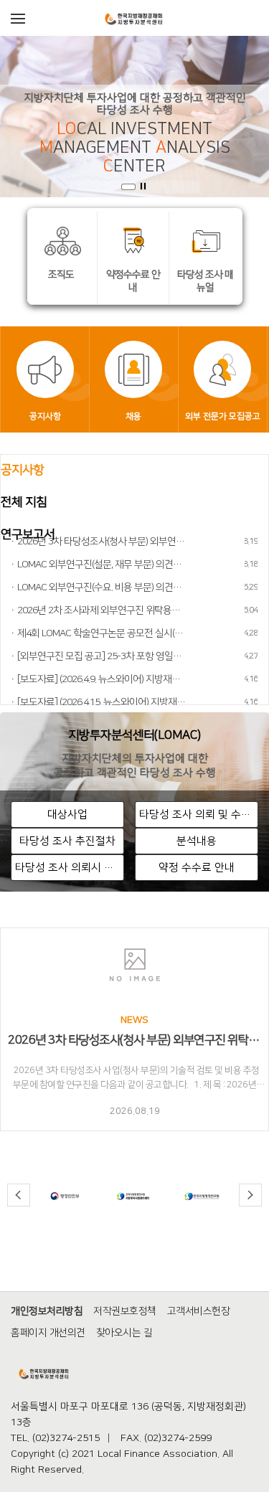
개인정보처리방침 (46, 1311)
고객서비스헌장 (198, 1311)
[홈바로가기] (134, 17)
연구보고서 (28, 534)
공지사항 (22, 469)
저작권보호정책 (124, 1311)
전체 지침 (24, 502)
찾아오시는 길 (124, 1332)
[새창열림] (65, 1195)
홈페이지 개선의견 (48, 1332)
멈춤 (143, 186)
